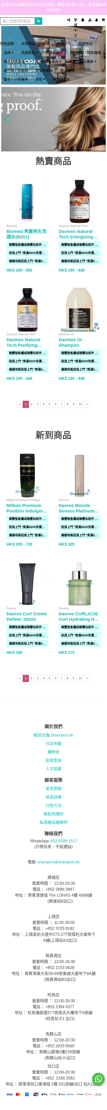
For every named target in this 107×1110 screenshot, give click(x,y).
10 (80, 404)
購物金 (53, 752)
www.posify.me (53, 1104)
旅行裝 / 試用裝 (16, 70)
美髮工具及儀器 (81, 61)
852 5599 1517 (64, 841)
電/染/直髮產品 (47, 61)
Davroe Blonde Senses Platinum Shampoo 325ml (77, 511)
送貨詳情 (53, 797)
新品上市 (64, 43)
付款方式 (53, 805)
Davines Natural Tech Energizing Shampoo (76, 237)
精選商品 (86, 43)
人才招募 (53, 769)
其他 (39, 79)
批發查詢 (53, 760)
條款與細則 (53, 814)
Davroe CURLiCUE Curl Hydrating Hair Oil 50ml (79, 619)
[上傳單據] (90, 20)
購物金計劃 (61, 79)
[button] (7, 119)
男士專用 (67, 70)
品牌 (8, 52)
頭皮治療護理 (15, 61)
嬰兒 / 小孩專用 (16, 79)
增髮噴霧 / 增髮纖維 (85, 52)
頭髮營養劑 (44, 70)
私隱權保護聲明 (53, 822)
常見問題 (53, 789)
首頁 (46, 43)
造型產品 (53, 52)
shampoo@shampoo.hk (59, 862)
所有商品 (28, 43)
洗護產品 (28, 52)
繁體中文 (75, 27)
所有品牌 (7, 43)
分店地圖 (53, 743)
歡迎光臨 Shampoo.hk (53, 735)
